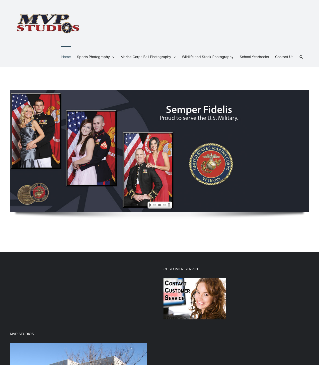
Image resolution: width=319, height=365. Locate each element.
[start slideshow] (149, 205)
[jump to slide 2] (159, 205)
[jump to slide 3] (164, 205)
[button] (301, 56)
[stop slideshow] (170, 205)
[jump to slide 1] (154, 205)
